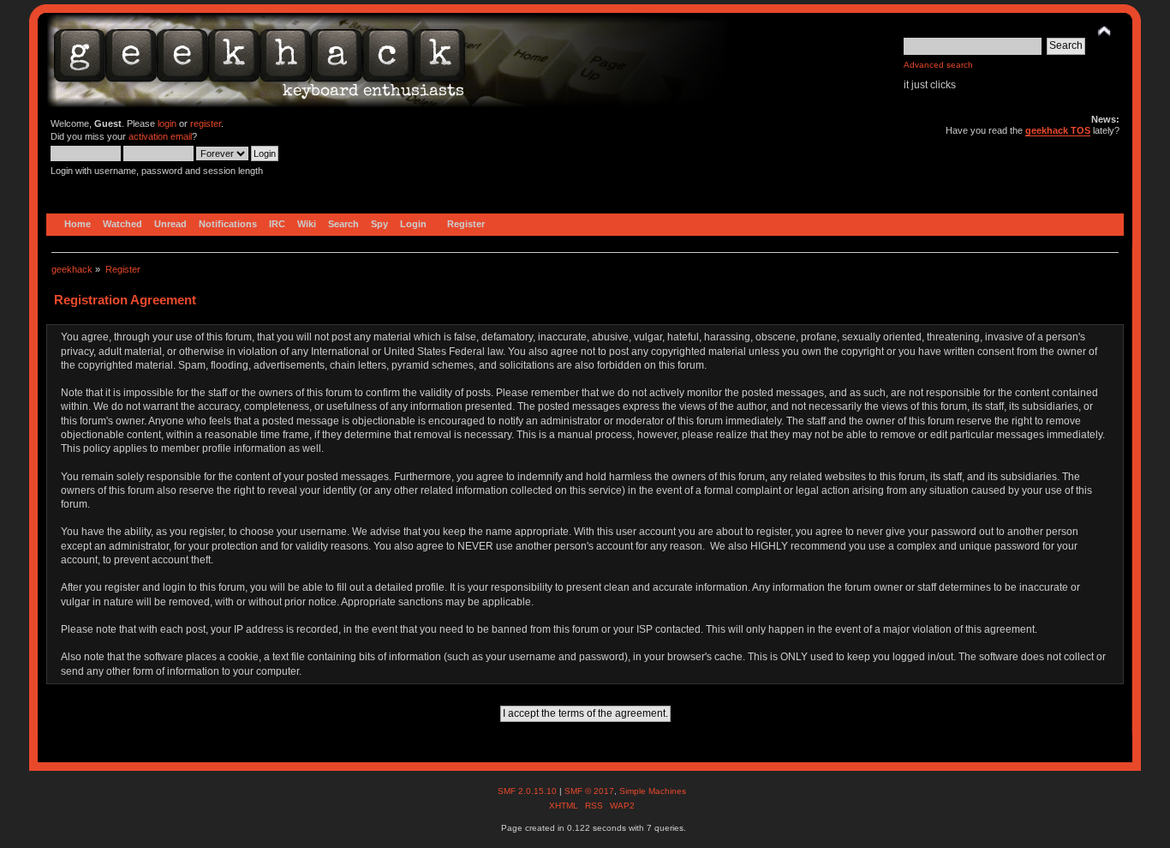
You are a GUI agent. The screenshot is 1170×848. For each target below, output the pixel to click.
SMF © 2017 (589, 791)
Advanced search (938, 64)
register (205, 123)
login (167, 123)
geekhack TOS (1057, 130)
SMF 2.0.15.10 (528, 791)
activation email (160, 136)
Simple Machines (652, 791)
